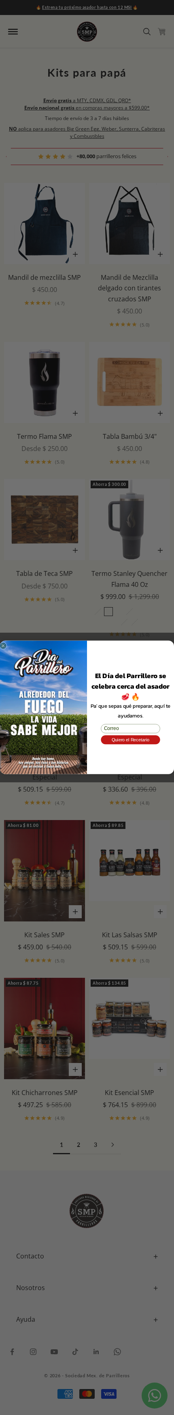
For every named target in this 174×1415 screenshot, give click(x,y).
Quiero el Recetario (130, 739)
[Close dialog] (3, 646)
